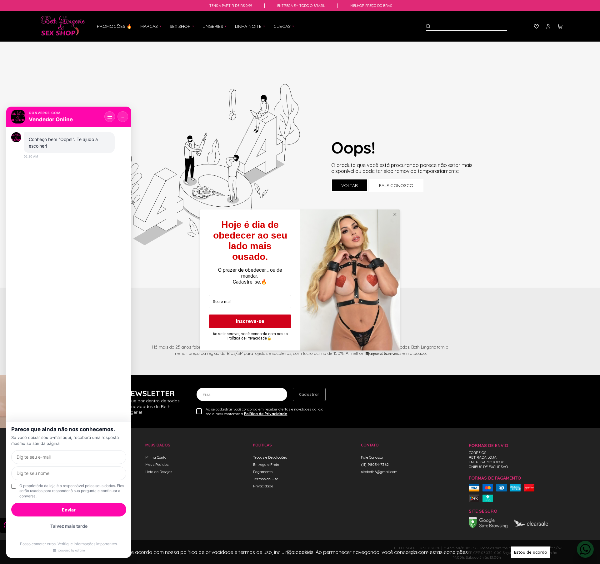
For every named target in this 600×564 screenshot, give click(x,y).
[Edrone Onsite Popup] (300, 282)
